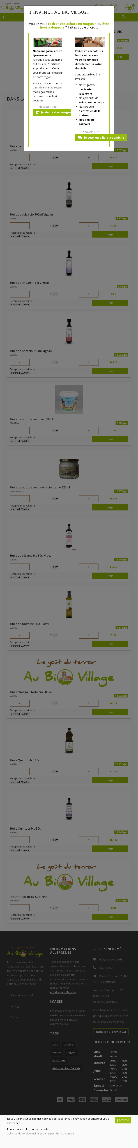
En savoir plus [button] (47, 107)
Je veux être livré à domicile (103, 138)
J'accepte (123, 1120)
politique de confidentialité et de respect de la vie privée (40, 1133)
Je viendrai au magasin (57, 112)
